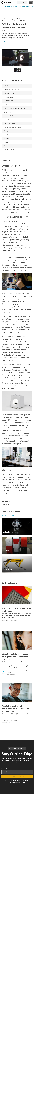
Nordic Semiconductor (23, 670)
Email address (5, 769)
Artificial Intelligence (9, 6)
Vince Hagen (10, 670)
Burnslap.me (6, 504)
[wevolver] (6, 2)
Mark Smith (5, 721)
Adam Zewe (5, 620)
